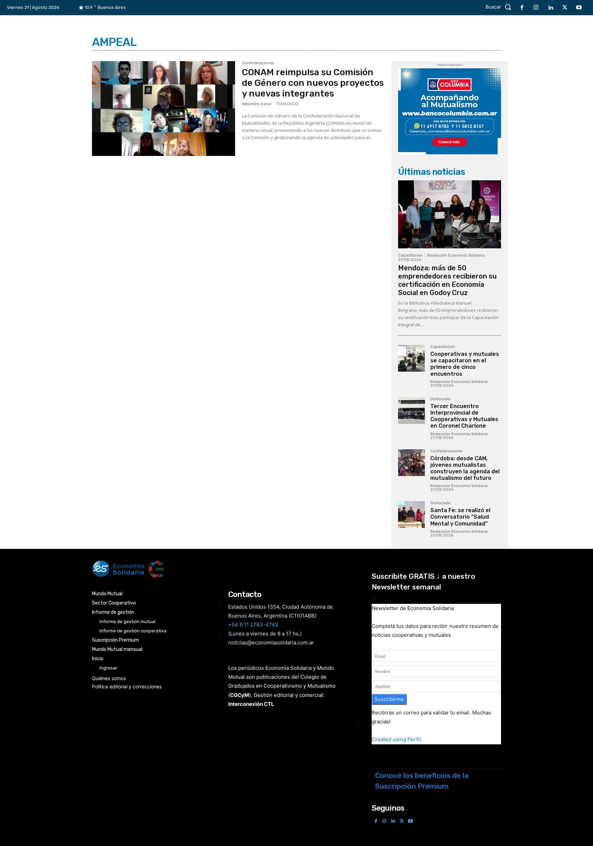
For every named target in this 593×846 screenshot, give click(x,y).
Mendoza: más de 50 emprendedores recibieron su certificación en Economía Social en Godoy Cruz (447, 280)
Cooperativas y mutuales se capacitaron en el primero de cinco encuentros (464, 364)
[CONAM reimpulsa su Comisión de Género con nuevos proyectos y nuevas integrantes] (163, 108)
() (239, 695)
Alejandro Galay (256, 104)
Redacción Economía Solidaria (456, 255)
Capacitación (410, 255)
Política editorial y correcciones (127, 686)
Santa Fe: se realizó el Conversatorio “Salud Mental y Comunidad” (460, 517)
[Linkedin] (550, 8)
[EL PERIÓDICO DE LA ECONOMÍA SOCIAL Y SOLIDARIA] (226, 569)
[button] (500, 7)
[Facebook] (522, 8)
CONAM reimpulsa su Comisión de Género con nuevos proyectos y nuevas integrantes (313, 83)
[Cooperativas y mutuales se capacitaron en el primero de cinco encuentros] (411, 358)
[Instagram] (536, 8)
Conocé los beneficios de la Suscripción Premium (421, 780)
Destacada (440, 399)
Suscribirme (389, 699)
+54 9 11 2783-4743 (253, 624)
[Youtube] (579, 8)
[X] (565, 8)
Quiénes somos (109, 678)
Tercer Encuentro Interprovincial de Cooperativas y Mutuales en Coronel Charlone (464, 416)
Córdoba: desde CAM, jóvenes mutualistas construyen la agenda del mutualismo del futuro (465, 468)
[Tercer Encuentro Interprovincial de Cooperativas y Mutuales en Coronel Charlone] (411, 410)
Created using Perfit (396, 739)
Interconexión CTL (251, 704)
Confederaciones (258, 63)
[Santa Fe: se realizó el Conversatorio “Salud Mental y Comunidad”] (411, 514)
